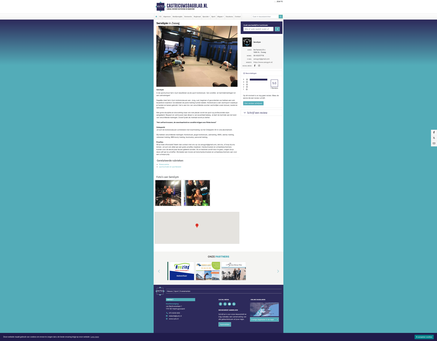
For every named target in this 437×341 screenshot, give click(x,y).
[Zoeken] (281, 16)
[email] (434, 143)
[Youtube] (229, 304)
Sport (213, 16)
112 (160, 16)
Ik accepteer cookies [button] (424, 337)
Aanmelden (225, 324)
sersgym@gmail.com (261, 59)
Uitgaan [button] (220, 16)
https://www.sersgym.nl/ (263, 62)
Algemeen (167, 16)
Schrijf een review (256, 112)
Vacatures (229, 16)
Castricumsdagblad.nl (187, 6)
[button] (197, 226)
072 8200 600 (174, 313)
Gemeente (188, 16)
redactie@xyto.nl (175, 316)
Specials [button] (205, 16)
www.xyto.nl (173, 319)
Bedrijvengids (177, 16)
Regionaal (197, 16)
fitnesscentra (164, 164)
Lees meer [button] (94, 337)
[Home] (156, 16)
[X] (225, 304)
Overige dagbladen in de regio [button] (262, 319)
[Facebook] (220, 304)
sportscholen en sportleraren (170, 167)
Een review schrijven (253, 103)
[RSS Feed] (234, 304)
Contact (238, 16)
